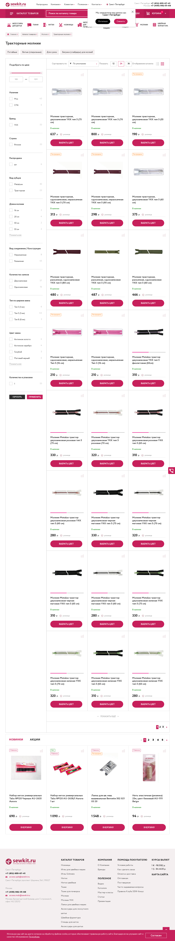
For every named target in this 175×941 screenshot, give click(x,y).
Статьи (101, 896)
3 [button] (153, 740)
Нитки (64, 878)
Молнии (65, 895)
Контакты (96, 4)
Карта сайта (160, 874)
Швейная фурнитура (71, 917)
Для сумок (52, 52)
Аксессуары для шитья (72, 926)
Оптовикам (122, 878)
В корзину (26, 827)
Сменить (121, 21)
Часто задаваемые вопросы (130, 887)
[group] (149, 332)
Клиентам (68, 4)
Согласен (156, 935)
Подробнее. (34, 937)
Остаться (102, 21)
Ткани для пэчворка (70, 891)
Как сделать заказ (126, 869)
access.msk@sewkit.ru (19, 895)
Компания (55, 4)
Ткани (63, 887)
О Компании (103, 865)
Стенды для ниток (70, 922)
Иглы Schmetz (68, 874)
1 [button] (144, 740)
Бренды (101, 869)
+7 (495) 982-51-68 (160, 6)
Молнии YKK (67, 900)
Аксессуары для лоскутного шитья (74, 911)
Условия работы (125, 865)
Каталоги (102, 888)
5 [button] (162, 740)
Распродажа (42, 4)
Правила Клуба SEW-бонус (130, 891)
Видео (101, 883)
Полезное (82, 4)
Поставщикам (124, 882)
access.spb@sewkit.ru (19, 876)
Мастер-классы (105, 892)
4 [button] (158, 740)
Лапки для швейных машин (73, 904)
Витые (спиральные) (32, 52)
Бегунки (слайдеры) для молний (77, 52)
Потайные (12, 52)
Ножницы (65, 865)
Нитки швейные (68, 882)
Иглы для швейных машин (73, 869)
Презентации (104, 901)
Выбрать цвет (66, 142)
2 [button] (148, 740)
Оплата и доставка (126, 874)
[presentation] (141, 740)
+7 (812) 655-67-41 (160, 3)
